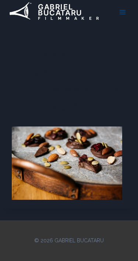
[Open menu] (122, 12)
